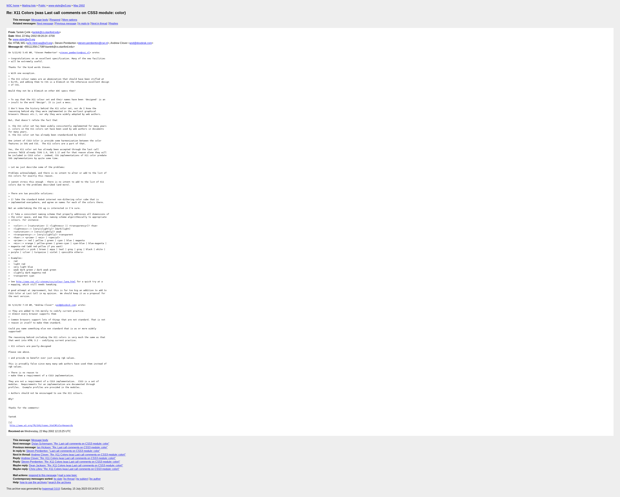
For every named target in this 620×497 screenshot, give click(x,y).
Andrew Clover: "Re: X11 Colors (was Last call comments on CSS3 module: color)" (78, 454)
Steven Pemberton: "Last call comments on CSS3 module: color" (63, 451)
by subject (82, 478)
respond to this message (43, 475)
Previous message (65, 23)
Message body (39, 19)
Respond (55, 19)
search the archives (60, 482)
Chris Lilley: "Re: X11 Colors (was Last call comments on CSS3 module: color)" (74, 469)
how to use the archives (33, 482)
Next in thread (99, 23)
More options (69, 19)
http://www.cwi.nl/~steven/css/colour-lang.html (46, 281)
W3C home (12, 5)
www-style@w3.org (59, 5)
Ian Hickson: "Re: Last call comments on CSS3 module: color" (72, 447)
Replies (113, 23)
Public (42, 5)
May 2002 (79, 5)
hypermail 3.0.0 (51, 488)
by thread (69, 478)
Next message (45, 23)
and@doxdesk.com (141, 43)
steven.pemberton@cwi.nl (93, 43)
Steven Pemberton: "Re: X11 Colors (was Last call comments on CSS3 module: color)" (70, 461)
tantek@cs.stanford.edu (45, 32)
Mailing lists (29, 5)
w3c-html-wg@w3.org (39, 43)
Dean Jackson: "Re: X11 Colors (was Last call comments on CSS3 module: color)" (76, 465)
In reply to (83, 23)
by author (95, 478)
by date (58, 478)
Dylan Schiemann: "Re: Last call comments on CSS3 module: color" (70, 443)
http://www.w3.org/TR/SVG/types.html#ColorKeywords (41, 425)
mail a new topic (67, 475)
